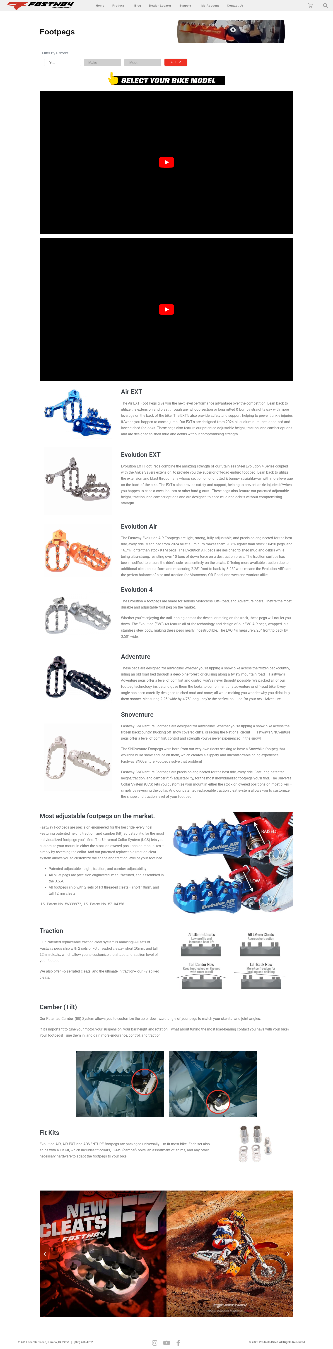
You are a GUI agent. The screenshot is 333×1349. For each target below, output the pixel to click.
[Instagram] (154, 1342)
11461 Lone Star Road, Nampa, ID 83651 (44, 1342)
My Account (210, 5)
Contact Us (235, 5)
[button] (325, 5)
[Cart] (310, 6)
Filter (176, 62)
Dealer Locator (160, 5)
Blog (137, 5)
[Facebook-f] (178, 1342)
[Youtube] (166, 1342)
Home (100, 5)
